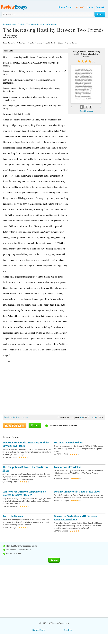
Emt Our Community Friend (68, 442)
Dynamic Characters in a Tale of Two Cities (77, 491)
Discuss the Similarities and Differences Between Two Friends (75, 518)
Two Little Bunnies (13, 516)
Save (36, 425)
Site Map (68, 630)
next (101, 107)
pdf (81, 417)
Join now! (80, 7)
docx (94, 417)
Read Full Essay (14, 425)
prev (71, 107)
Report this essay (86, 111)
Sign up (54, 560)
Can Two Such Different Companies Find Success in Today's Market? (24, 493)
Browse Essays (65, 7)
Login (90, 7)
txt (72, 417)
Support (100, 7)
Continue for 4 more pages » (16, 417)
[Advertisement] (54, 384)
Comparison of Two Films (67, 467)
